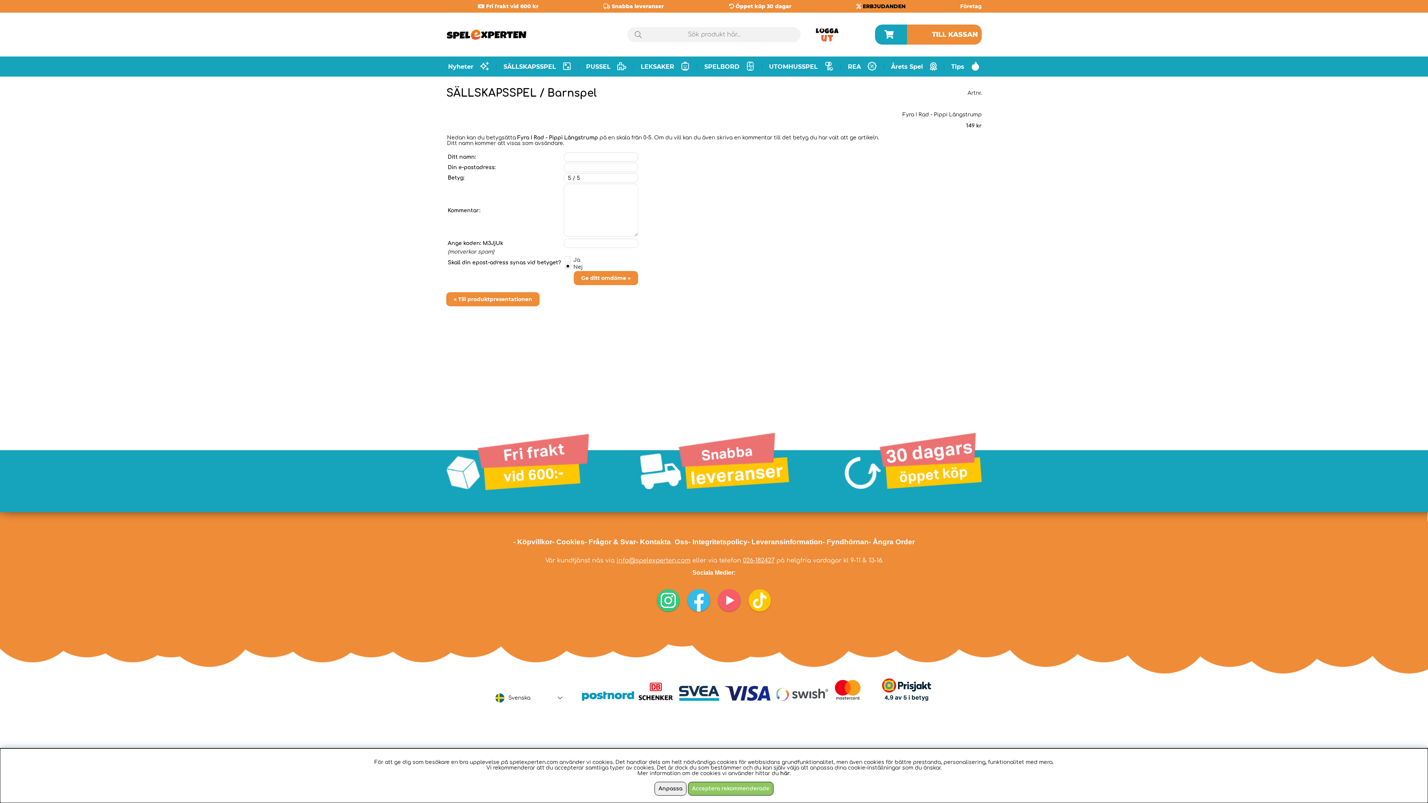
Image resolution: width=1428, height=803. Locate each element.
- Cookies (568, 542)
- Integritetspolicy (717, 542)
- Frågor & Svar (610, 542)
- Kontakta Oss (662, 542)
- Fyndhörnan (846, 542)
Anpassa (670, 788)
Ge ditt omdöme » (606, 278)
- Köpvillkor (532, 542)
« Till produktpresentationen (493, 299)
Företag (971, 6)
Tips (957, 66)
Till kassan (955, 34)
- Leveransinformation (785, 542)
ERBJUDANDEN (884, 6)
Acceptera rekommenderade (730, 788)
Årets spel (907, 66)
